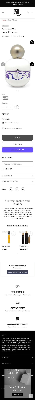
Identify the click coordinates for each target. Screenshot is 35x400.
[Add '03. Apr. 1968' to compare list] (13, 234)
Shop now (17, 394)
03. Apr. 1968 (6, 246)
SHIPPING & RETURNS (10, 181)
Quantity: (5, 103)
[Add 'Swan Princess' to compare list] (17, 107)
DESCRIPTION (7, 176)
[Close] (28, 371)
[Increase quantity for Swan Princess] (10, 107)
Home (4, 20)
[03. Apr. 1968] (9, 238)
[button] (17, 253)
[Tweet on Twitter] (23, 189)
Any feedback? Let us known (17, 272)
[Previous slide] (3, 64)
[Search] (28, 13)
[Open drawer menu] (3, 13)
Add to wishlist (16, 150)
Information (6, 363)
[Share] (11, 189)
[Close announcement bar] (32, 3)
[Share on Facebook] (17, 189)
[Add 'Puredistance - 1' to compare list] (30, 234)
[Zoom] (32, 42)
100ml (5, 98)
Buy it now (17, 144)
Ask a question (7, 157)
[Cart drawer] (32, 13)
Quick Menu (6, 357)
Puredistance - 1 (23, 246)
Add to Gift (8, 169)
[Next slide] (32, 64)
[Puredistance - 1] (26, 238)
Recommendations (17, 225)
